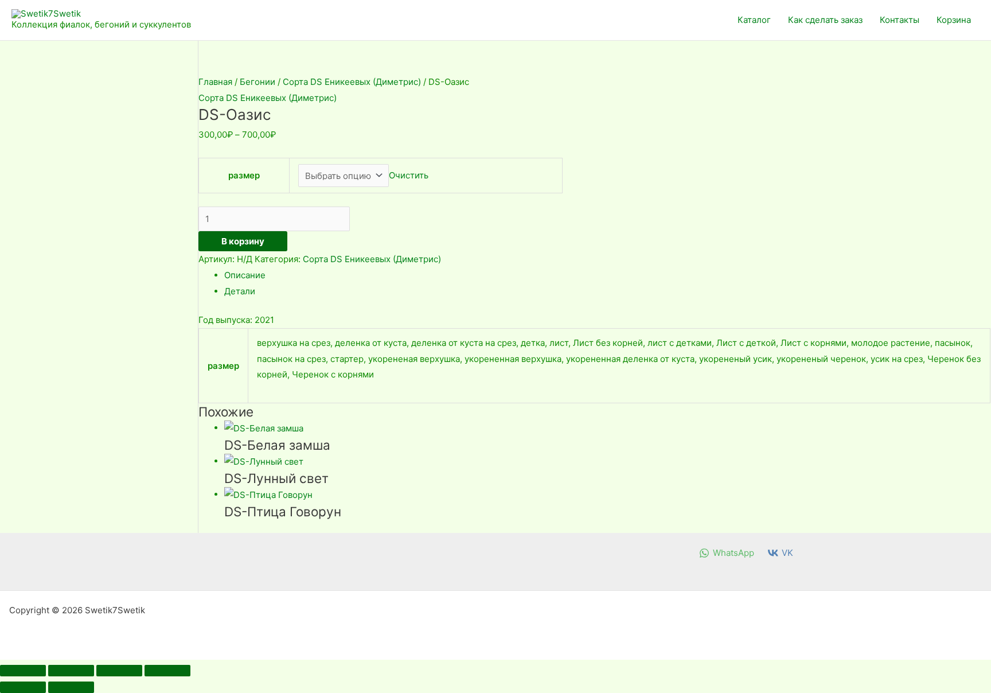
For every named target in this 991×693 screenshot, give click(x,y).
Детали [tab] (239, 291)
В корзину (242, 241)
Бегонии (257, 81)
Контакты (899, 19)
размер (244, 175)
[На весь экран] (71, 670)
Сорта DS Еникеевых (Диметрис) (352, 81)
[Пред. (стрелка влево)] (23, 687)
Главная (215, 81)
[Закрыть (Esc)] (167, 670)
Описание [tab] (245, 275)
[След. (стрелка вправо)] (71, 687)
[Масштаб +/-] (23, 670)
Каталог (754, 19)
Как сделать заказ (825, 19)
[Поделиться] (119, 670)
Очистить (408, 175)
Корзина (954, 19)
